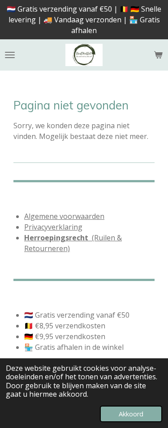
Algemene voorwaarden (64, 216)
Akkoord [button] (131, 414)
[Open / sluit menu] (10, 55)
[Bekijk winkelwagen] (158, 55)
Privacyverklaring (53, 227)
